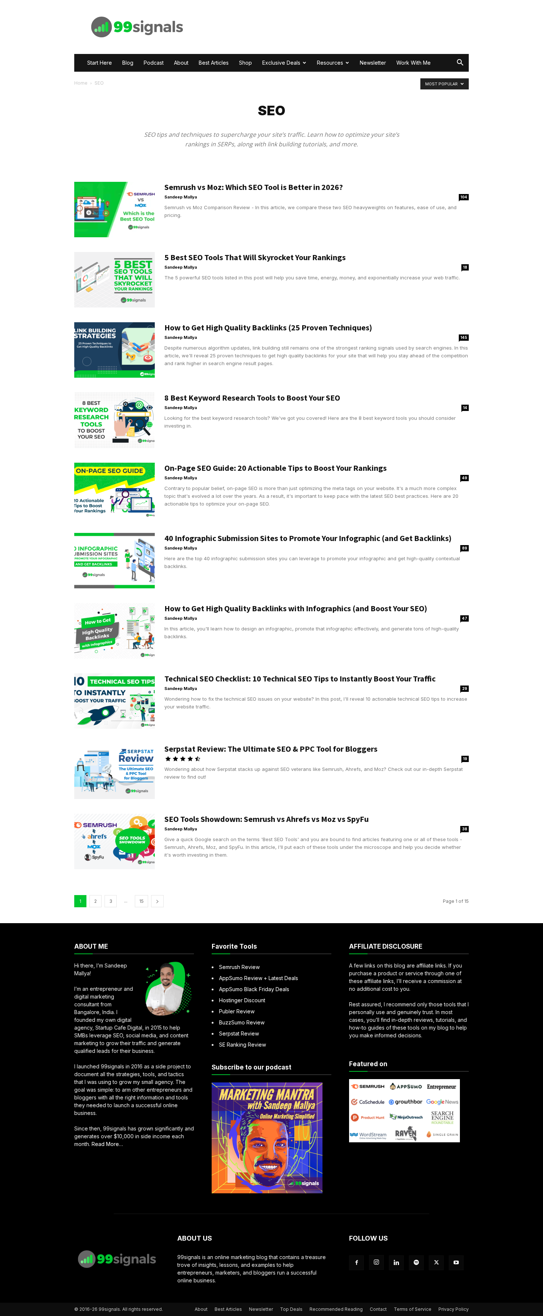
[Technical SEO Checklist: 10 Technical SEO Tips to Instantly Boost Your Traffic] (114, 701)
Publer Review (237, 1011)
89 (464, 548)
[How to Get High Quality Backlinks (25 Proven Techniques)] (114, 350)
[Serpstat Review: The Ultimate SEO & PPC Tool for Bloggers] (114, 771)
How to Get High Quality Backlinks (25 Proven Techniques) (268, 327)
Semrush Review (239, 967)
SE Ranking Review (242, 1044)
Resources (330, 62)
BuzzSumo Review (241, 1022)
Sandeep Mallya (180, 197)
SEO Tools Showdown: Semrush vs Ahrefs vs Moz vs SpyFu (266, 819)
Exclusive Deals (281, 62)
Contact (378, 1309)
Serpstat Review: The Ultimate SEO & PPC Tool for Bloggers (271, 749)
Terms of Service (412, 1309)
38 (464, 829)
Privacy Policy (453, 1309)
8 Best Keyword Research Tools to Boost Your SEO (252, 397)
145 (464, 337)
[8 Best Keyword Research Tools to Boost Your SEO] (114, 420)
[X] (436, 1262)
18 (465, 267)
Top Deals (291, 1309)
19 (465, 758)
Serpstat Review (239, 1033)
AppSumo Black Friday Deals (254, 989)
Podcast (154, 62)
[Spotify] (416, 1262)
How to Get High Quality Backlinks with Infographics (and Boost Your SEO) (295, 608)
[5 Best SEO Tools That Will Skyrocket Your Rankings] (114, 279)
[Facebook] (356, 1262)
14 (465, 407)
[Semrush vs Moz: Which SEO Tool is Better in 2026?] (114, 209)
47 (464, 618)
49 (464, 478)
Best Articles (214, 62)
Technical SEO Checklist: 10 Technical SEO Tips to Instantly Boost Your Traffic (300, 678)
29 (464, 688)
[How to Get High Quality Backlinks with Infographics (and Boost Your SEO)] (114, 631)
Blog (127, 62)
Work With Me (413, 62)
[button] (460, 63)
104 (464, 197)
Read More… (107, 1144)
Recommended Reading (336, 1309)
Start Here (99, 62)
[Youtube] (456, 1262)
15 (141, 901)
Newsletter (373, 62)
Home (81, 83)
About (181, 62)
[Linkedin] (396, 1262)
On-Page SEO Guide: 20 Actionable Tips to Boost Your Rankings (275, 468)
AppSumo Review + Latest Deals (258, 978)
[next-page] (157, 901)
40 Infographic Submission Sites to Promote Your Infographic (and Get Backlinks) (307, 538)
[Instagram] (376, 1262)
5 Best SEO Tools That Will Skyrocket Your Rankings (255, 257)
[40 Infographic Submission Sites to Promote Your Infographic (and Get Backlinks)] (114, 560)
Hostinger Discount (242, 1000)
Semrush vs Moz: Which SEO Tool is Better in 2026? (253, 187)
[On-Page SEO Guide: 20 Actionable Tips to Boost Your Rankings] (114, 490)
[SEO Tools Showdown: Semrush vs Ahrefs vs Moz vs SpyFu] (114, 841)
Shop (245, 62)
